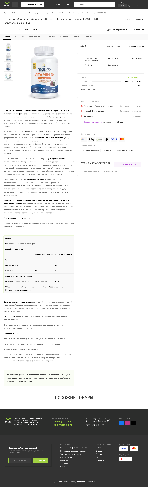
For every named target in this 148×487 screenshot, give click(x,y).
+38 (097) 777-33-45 (62, 425)
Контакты (100, 460)
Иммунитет (22, 13)
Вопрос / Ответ (66, 457)
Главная (7, 13)
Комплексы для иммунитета (39, 13)
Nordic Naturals (134, 78)
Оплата (63, 467)
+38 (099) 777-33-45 (62, 422)
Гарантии (64, 460)
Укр (122, 3)
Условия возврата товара (71, 454)
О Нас (98, 448)
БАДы (14, 13)
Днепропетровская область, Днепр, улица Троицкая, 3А (98, 420)
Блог (98, 457)
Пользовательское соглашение (73, 451)
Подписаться (40, 460)
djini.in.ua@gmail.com (95, 425)
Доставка (64, 464)
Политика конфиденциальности (73, 448)
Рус (122, 6)
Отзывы (99, 451)
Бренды (99, 454)
